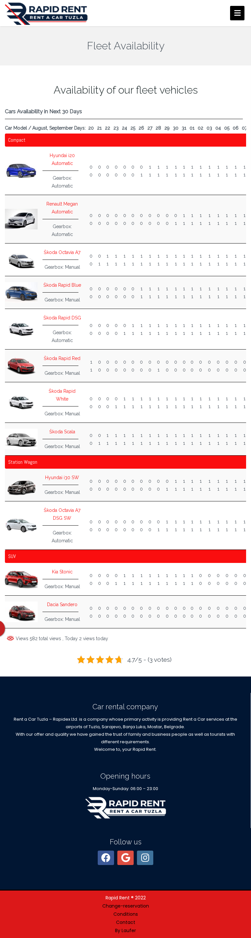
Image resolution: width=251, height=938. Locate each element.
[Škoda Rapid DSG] (21, 328)
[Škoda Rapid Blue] (21, 292)
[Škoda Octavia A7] (21, 259)
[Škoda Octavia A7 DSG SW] (21, 525)
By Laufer (125, 930)
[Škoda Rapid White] (21, 402)
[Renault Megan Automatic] (21, 218)
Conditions (125, 914)
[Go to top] (240, 879)
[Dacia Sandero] (21, 611)
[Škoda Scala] (21, 438)
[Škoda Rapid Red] (21, 365)
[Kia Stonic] (21, 578)
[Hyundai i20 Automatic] (21, 170)
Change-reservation (125, 906)
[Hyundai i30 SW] (21, 484)
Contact (125, 922)
